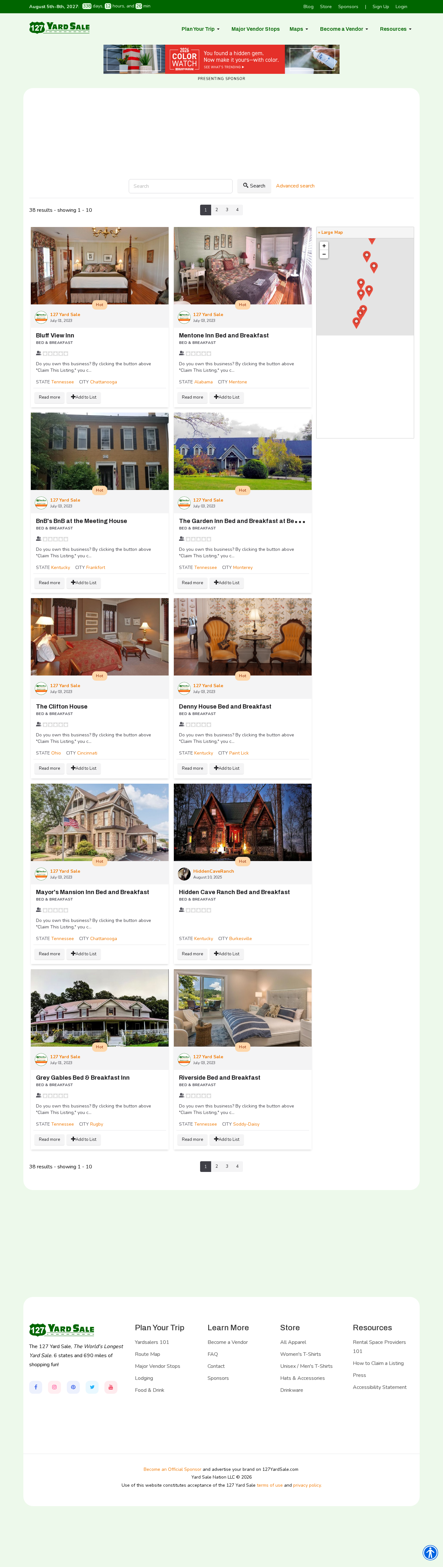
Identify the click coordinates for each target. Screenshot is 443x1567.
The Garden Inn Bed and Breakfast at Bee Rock (246, 521)
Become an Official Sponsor (172, 1469)
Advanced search (295, 185)
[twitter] (92, 1387)
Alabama (203, 382)
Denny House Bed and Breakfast (225, 706)
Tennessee (62, 382)
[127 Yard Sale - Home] (59, 27)
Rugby (96, 1124)
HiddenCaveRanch (213, 871)
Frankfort (95, 567)
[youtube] (110, 1387)
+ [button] (324, 245)
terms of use (270, 1485)
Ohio (56, 753)
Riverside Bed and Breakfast (219, 1077)
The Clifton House (62, 706)
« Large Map (330, 232)
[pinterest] (73, 1387)
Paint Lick (239, 753)
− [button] (324, 254)
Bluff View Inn (55, 335)
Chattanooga (103, 382)
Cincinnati (87, 753)
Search (257, 185)
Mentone (238, 382)
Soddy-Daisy (246, 1124)
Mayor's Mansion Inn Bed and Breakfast (92, 892)
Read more (49, 397)
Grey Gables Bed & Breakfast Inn (83, 1077)
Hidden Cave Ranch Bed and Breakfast (234, 892)
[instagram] (54, 1387)
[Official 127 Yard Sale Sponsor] (221, 59)
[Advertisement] (221, 154)
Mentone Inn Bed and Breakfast (224, 335)
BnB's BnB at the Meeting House (81, 521)
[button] (202, 29)
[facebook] (35, 1387)
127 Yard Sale (65, 315)
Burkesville (240, 939)
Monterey (243, 567)
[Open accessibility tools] (430, 1553)
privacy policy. (307, 1485)
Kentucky (60, 567)
